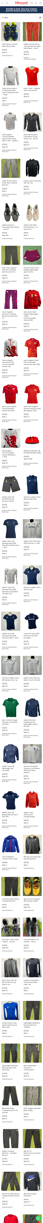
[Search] (7, 3)
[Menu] (2, 3)
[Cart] (40, 3)
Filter (6, 17)
